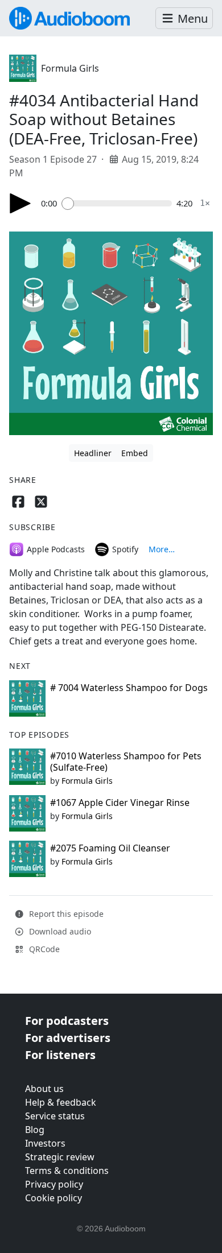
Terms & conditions (67, 1170)
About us (44, 1088)
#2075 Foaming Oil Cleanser (110, 848)
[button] (184, 18)
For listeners (60, 1054)
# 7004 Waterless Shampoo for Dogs (129, 687)
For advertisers (67, 1037)
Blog (34, 1129)
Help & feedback (60, 1102)
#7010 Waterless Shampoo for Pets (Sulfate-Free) (126, 761)
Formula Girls (70, 68)
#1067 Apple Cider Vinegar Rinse (120, 802)
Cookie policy (53, 1198)
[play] (20, 203)
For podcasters (67, 1020)
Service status (55, 1116)
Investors (45, 1143)
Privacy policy (54, 1184)
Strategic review (59, 1157)
